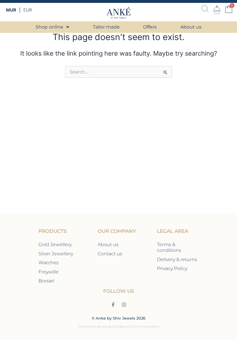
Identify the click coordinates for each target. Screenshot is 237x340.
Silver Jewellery (55, 253)
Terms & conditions (169, 247)
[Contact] (217, 8)
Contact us (110, 253)
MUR (11, 10)
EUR (27, 10)
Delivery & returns (177, 259)
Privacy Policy (172, 268)
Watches (48, 262)
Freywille (48, 272)
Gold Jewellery (55, 244)
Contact (217, 13)
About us (108, 244)
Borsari (46, 281)
